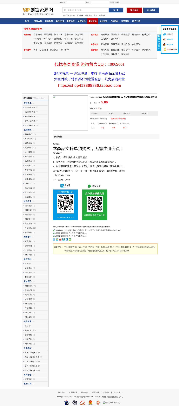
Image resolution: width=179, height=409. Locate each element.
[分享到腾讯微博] (63, 239)
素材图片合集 (30, 108)
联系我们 (106, 392)
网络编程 (37, 34)
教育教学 (94, 44)
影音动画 (58, 34)
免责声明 (95, 392)
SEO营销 (37, 39)
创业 (73, 15)
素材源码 (92, 21)
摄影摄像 (37, 43)
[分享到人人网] (67, 239)
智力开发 (105, 44)
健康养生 (58, 39)
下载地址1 (102, 124)
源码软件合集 (30, 112)
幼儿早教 (136, 44)
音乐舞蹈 (79, 39)
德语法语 (54, 50)
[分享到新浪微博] (60, 239)
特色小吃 (28, 330)
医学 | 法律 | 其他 (31, 370)
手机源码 (105, 54)
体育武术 (47, 39)
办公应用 (79, 34)
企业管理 (136, 50)
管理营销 (115, 44)
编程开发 (66, 15)
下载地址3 (125, 124)
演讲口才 (48, 43)
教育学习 (71, 21)
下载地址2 (113, 124)
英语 (35, 50)
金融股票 (125, 34)
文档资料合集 (30, 125)
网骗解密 (84, 392)
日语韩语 (44, 50)
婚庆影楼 (125, 50)
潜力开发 (88, 15)
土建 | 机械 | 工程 (31, 361)
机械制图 (115, 50)
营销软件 (115, 39)
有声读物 (125, 21)
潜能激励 (125, 44)
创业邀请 (151, 10)
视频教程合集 (30, 117)
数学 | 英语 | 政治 (31, 353)
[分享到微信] (70, 239)
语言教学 (27, 50)
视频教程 (49, 21)
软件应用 (60, 21)
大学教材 (114, 21)
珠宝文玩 (79, 43)
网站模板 (125, 54)
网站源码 (146, 50)
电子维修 (68, 34)
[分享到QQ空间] (57, 239)
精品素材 (102, 15)
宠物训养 (68, 43)
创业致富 (103, 21)
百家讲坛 (28, 379)
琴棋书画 (68, 39)
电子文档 (136, 21)
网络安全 (136, 34)
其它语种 (64, 50)
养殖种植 (28, 335)
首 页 (27, 21)
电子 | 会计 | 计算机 (32, 357)
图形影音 (115, 34)
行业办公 (146, 34)
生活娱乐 (105, 39)
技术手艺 (28, 339)
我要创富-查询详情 (118, 119)
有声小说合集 (30, 121)
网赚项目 (28, 344)
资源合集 (38, 21)
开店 (26, 326)
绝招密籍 (58, 43)
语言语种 (82, 21)
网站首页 (61, 392)
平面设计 (48, 34)
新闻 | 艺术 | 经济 (31, 366)
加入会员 (134, 10)
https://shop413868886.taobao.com (89, 85)
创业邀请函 (73, 392)
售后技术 (170, 45)
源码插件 (115, 54)
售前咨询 (170, 39)
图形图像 (80, 15)
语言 (95, 15)
